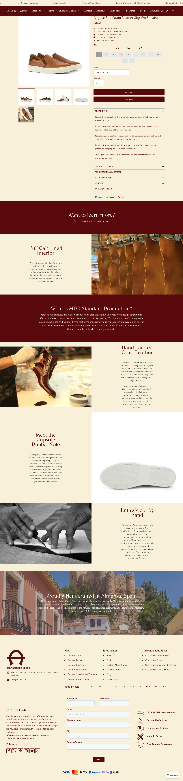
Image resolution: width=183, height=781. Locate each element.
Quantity (97, 78)
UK (140, 48)
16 (132, 60)
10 (128, 54)
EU (128, 48)
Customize (129, 99)
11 (136, 54)
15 (125, 60)
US (117, 48)
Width (96, 67)
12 (143, 54)
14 (158, 54)
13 (150, 54)
